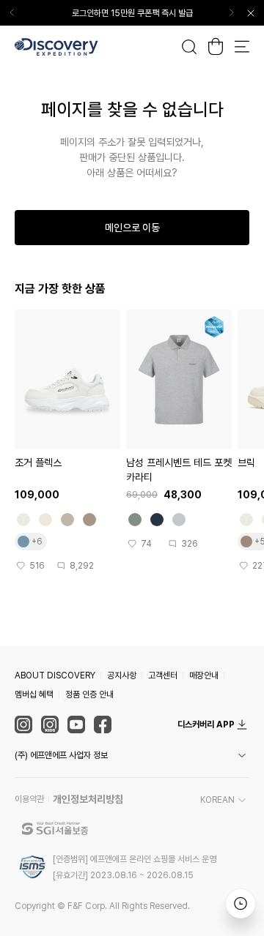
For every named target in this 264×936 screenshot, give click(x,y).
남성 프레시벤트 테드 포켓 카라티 (179, 470)
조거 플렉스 (38, 462)
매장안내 (204, 675)
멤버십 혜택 (34, 694)
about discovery (55, 675)
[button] (132, 755)
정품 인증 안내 (89, 694)
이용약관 (29, 799)
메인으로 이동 (132, 227)
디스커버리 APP (206, 724)
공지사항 (121, 675)
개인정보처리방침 (88, 799)
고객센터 (162, 675)
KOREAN (217, 800)
